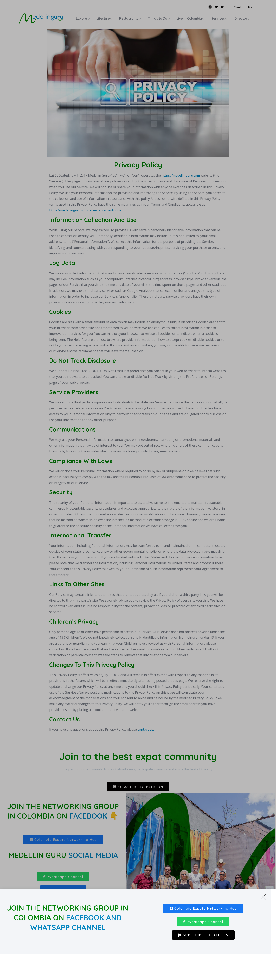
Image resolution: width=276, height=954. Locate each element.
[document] (138, 477)
